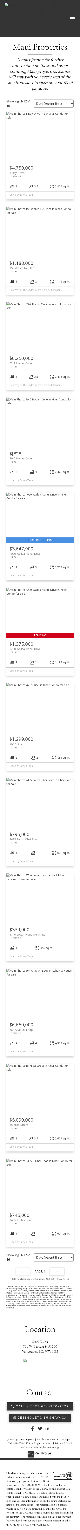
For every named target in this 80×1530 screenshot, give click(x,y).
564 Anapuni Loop (21, 1031)
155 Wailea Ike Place (22, 269)
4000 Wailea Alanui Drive (25, 555)
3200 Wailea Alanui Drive (25, 650)
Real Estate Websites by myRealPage (39, 1447)
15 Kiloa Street (19, 1126)
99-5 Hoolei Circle (21, 460)
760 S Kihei (16, 745)
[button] (40, 1406)
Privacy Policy (62, 1443)
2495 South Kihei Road (24, 840)
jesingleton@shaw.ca (42, 1417)
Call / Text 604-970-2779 (42, 1406)
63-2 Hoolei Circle (21, 364)
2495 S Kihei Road (21, 1221)
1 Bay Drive (17, 174)
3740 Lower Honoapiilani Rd (27, 936)
